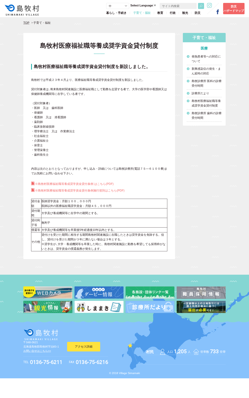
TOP (26, 22)
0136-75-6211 (46, 362)
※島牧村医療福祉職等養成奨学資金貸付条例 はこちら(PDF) (74, 183)
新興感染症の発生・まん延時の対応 (206, 71)
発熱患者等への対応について (206, 59)
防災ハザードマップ (234, 8)
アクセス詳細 (83, 346)
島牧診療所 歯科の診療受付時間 (207, 115)
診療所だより (200, 93)
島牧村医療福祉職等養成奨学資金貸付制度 (206, 103)
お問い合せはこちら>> (37, 350)
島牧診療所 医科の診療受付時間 (207, 83)
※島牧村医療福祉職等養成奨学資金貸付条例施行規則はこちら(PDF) (79, 190)
